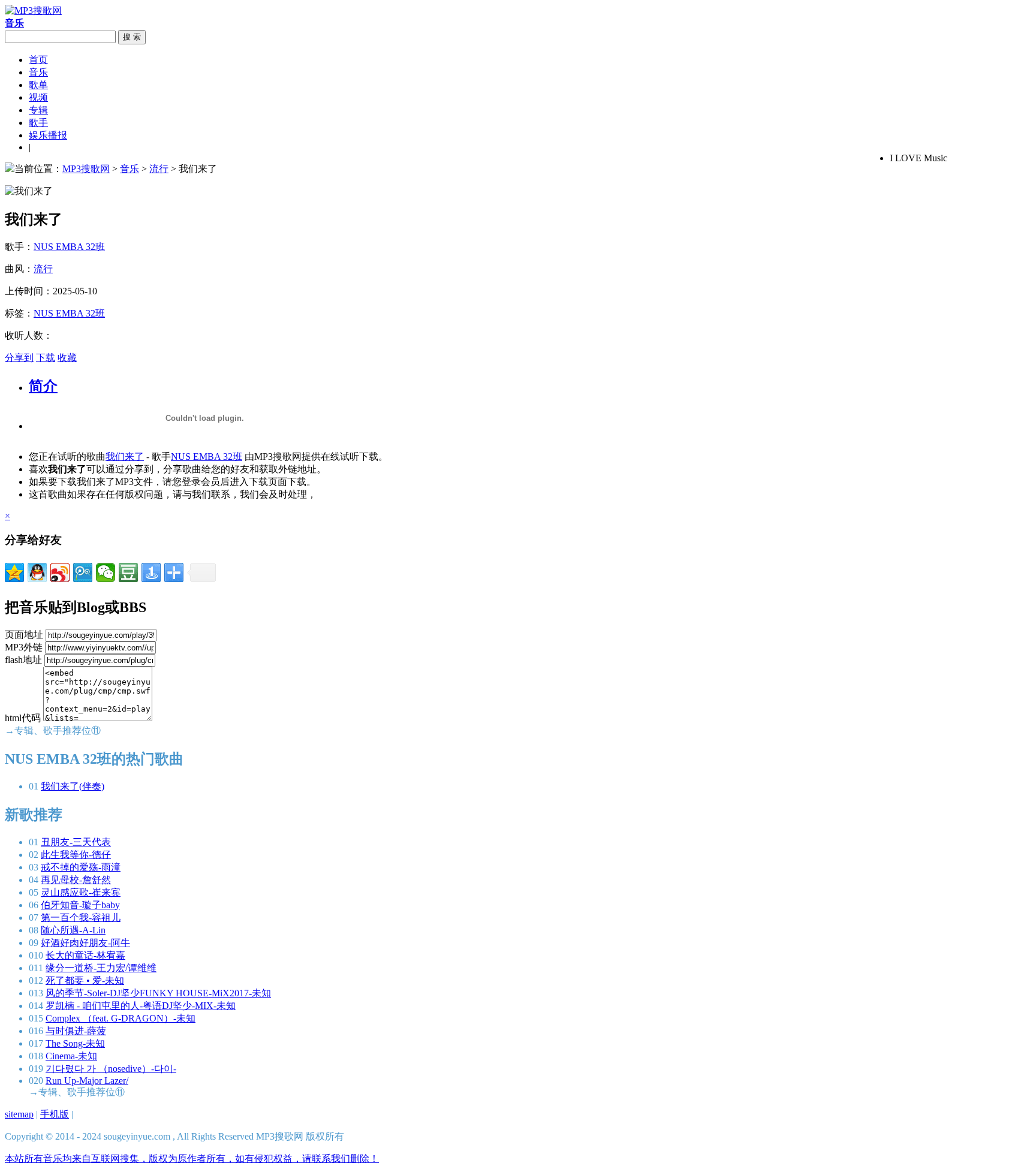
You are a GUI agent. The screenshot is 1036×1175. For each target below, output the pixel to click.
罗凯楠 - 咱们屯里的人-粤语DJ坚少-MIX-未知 (141, 1006)
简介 (43, 386)
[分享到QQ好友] (37, 572)
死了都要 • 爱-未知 (85, 980)
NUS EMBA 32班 (69, 247)
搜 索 (132, 36)
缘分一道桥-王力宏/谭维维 (101, 968)
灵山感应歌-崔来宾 (81, 892)
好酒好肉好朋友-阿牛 (85, 943)
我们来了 (125, 456)
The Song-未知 (75, 1043)
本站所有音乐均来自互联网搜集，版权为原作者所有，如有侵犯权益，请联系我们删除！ (192, 1158)
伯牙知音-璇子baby (80, 905)
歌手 (38, 123)
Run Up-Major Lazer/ (87, 1080)
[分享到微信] (105, 572)
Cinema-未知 (71, 1056)
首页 (38, 60)
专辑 (38, 110)
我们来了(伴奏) (72, 786)
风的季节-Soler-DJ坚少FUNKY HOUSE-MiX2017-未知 (158, 993)
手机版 (54, 1114)
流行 (158, 169)
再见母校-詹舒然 (76, 880)
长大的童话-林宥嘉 (85, 955)
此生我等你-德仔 (76, 854)
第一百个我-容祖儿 (81, 917)
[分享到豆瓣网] (128, 572)
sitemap (19, 1114)
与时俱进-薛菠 (76, 1031)
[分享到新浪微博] (60, 572)
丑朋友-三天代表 (76, 842)
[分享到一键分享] (151, 572)
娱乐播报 (48, 135)
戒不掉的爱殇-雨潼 (81, 867)
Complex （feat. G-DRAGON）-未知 (120, 1018)
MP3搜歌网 (86, 169)
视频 (38, 97)
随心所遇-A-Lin (73, 930)
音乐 (38, 72)
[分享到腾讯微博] (82, 572)
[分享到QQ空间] (14, 572)
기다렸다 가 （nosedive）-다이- (111, 1068)
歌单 (38, 85)
